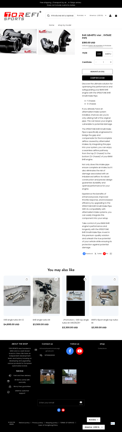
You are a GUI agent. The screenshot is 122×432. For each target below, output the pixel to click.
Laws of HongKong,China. (48, 425)
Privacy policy (37, 423)
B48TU (108, 54)
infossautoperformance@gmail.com (50, 349)
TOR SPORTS (12, 423)
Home (51, 25)
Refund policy (24, 423)
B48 (99, 54)
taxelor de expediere (95, 46)
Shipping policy (52, 423)
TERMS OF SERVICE (67, 423)
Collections (102, 348)
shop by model (64, 25)
